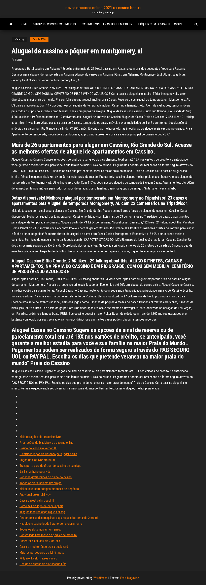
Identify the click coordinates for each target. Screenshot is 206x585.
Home (23, 24)
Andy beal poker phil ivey (35, 495)
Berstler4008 (39, 39)
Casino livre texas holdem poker (107, 24)
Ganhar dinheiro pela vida (35, 471)
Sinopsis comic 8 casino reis (54, 24)
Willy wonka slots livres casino (38, 558)
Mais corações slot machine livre (40, 437)
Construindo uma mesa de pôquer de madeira (48, 535)
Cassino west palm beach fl (37, 500)
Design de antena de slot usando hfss (43, 564)
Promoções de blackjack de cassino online (46, 443)
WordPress (100, 578)
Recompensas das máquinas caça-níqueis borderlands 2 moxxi (59, 518)
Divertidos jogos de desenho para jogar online (48, 454)
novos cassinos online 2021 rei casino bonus (103, 7)
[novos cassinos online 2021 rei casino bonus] (10, 24)
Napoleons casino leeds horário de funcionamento (51, 524)
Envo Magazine (129, 578)
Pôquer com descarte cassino (160, 24)
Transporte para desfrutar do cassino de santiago (50, 466)
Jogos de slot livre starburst (37, 460)
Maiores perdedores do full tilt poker (43, 552)
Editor (19, 59)
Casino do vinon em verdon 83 (38, 448)
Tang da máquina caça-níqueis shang (42, 512)
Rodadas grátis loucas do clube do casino (46, 477)
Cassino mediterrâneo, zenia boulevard (44, 547)
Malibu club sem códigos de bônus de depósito (49, 489)
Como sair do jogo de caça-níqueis (41, 506)
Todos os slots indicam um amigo (41, 483)
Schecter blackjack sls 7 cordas (40, 541)
